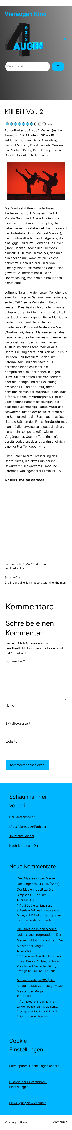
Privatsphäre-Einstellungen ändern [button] (34, 1066)
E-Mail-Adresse (18, 723)
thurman (60, 582)
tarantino (48, 582)
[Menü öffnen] (65, 39)
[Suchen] (58, 66)
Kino (44, 564)
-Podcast (27, 826)
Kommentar (15, 661)
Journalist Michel (21, 836)
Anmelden (60, 1122)
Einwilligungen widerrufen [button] (27, 1103)
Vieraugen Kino (25, 14)
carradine (19, 582)
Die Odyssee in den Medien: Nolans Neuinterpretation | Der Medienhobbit (39, 934)
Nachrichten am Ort (23, 846)
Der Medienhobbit (22, 817)
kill (28, 582)
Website (11, 741)
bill (9, 582)
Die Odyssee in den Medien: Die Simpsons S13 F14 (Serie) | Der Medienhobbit (39, 883)
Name (11, 705)
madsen (36, 582)
